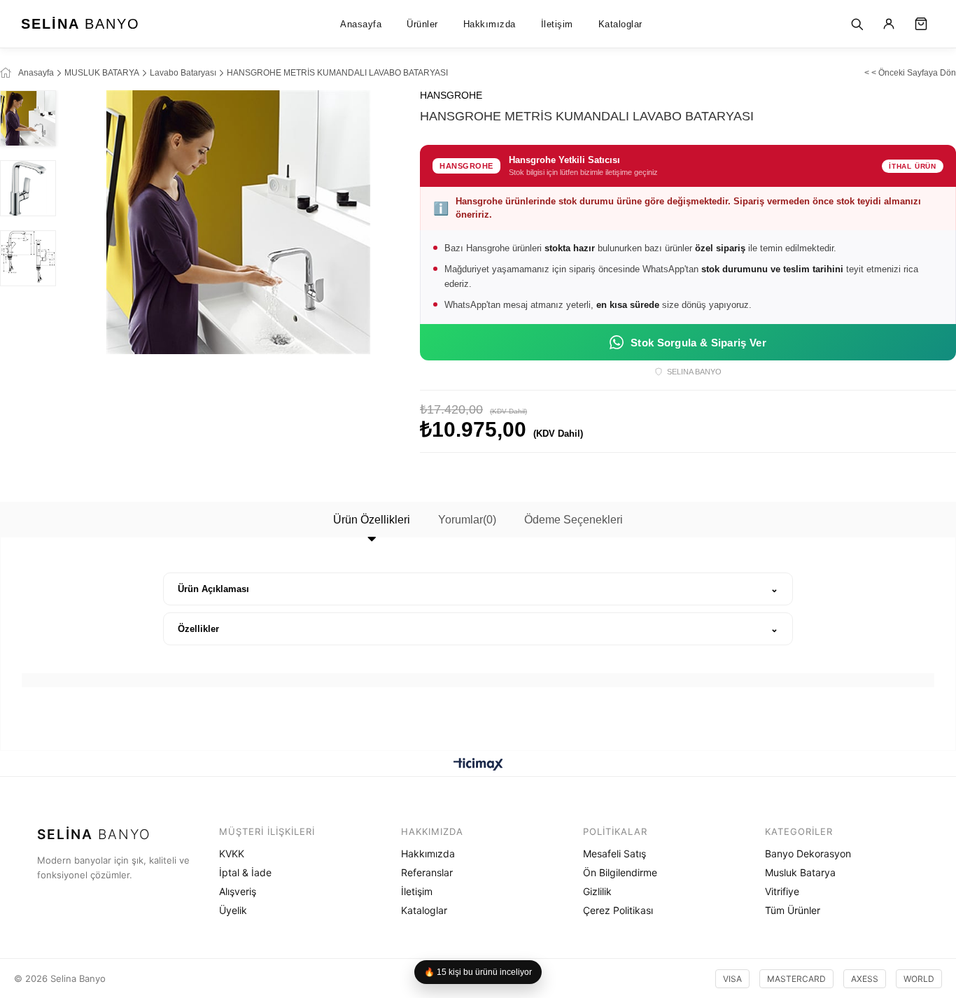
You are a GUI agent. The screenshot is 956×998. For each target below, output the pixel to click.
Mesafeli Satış (614, 853)
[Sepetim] (921, 24)
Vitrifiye (782, 891)
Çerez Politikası (618, 910)
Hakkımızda (489, 24)
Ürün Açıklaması (213, 589)
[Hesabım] (889, 24)
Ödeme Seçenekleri (573, 520)
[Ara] (857, 24)
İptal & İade (245, 872)
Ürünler (422, 24)
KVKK (231, 853)
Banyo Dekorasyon (808, 853)
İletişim (557, 24)
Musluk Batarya (800, 872)
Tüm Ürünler (792, 910)
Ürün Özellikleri (371, 520)
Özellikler (198, 629)
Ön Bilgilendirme (620, 872)
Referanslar (427, 872)
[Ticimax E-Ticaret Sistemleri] (478, 765)
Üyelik (233, 910)
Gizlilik (597, 891)
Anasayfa (360, 24)
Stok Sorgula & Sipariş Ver (698, 343)
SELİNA (80, 23)
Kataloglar (620, 24)
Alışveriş (237, 891)
